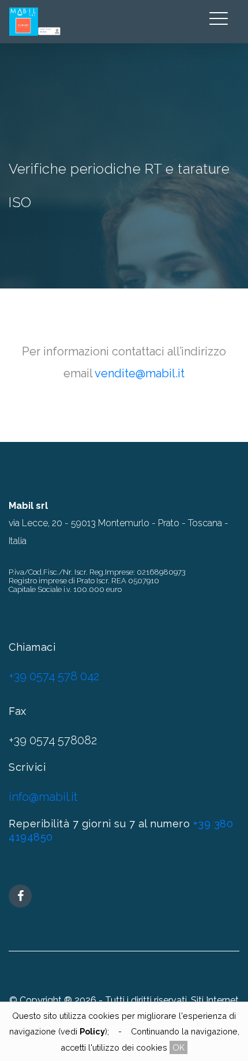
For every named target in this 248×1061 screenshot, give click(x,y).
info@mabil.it (43, 797)
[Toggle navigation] (218, 15)
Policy (92, 1031)
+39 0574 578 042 (54, 676)
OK (178, 1047)
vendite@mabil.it (140, 373)
